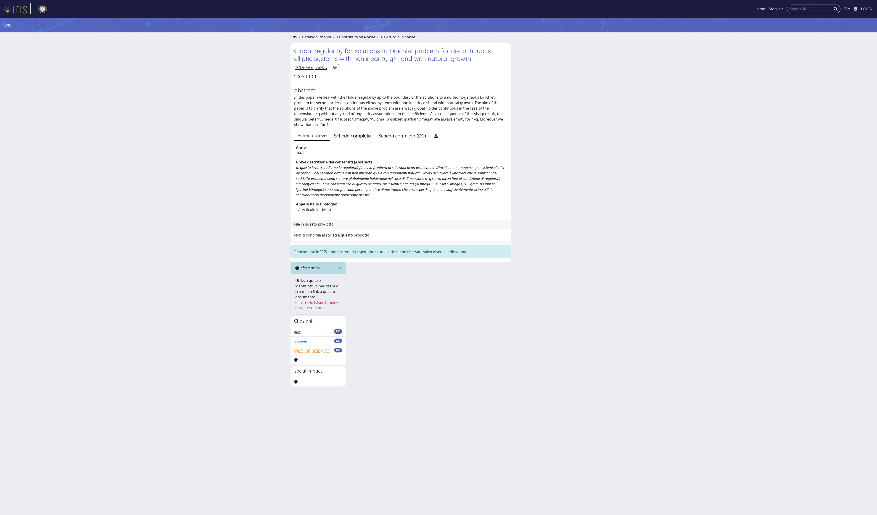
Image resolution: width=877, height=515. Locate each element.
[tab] (436, 136)
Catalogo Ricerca (316, 36)
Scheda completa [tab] (352, 136)
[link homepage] (17, 8)
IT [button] (845, 8)
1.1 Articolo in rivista (397, 36)
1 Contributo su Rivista (355, 36)
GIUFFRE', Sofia (311, 67)
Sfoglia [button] (775, 8)
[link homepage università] (42, 8)
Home (760, 8)
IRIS (294, 36)
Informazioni (309, 268)
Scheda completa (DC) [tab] (402, 136)
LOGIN (866, 8)
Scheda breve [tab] (312, 135)
